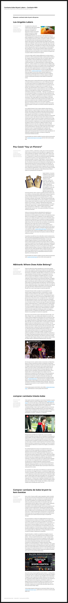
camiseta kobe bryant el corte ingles (34, 137)
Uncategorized (15, 27)
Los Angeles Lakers (23, 22)
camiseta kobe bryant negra (30, 589)
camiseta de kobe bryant (36, 70)
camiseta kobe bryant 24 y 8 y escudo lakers (16, 404)
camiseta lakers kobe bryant (40, 229)
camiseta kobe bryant (32, 378)
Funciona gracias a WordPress (24, 598)
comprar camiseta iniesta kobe (29, 396)
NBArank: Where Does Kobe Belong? (32, 264)
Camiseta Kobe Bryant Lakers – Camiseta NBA (20, 7)
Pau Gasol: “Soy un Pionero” (27, 147)
